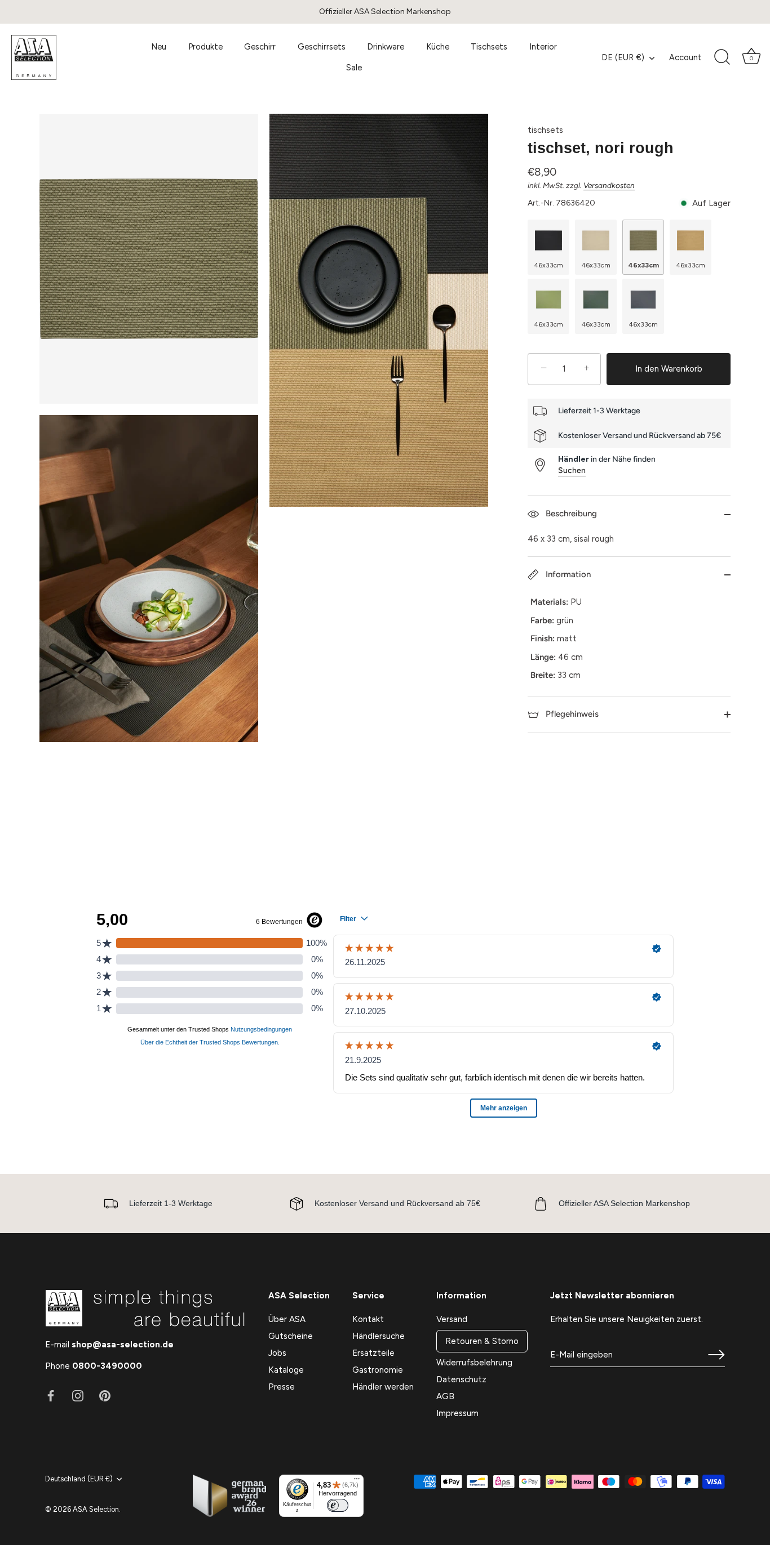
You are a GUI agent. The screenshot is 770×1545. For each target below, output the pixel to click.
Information (567, 574)
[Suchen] (722, 57)
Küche (437, 47)
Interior (543, 47)
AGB (445, 1396)
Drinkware (385, 47)
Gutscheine (290, 1336)
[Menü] (357, 1481)
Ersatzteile (373, 1353)
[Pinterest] (104, 1395)
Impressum (457, 1413)
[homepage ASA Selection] (64, 57)
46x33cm (548, 265)
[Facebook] (50, 1395)
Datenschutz (461, 1379)
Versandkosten (609, 185)
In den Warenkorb (668, 369)
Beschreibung (570, 513)
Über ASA (287, 1319)
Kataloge (286, 1370)
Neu (158, 47)
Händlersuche (378, 1336)
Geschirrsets (322, 47)
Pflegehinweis (571, 714)
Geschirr (260, 47)
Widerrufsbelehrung (474, 1363)
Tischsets (489, 47)
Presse (281, 1387)
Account (685, 57)
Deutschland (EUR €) (79, 1479)
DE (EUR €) (622, 57)
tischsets (545, 130)
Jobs (277, 1353)
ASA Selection (96, 1509)
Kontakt (368, 1319)
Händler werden (383, 1387)
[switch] (337, 1505)
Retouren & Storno (482, 1341)
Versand (451, 1319)
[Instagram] (77, 1395)
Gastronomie (377, 1370)
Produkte (205, 47)
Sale (354, 67)
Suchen (572, 470)
